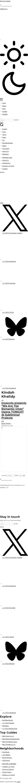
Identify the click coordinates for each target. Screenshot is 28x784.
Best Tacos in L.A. (8, 736)
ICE (3, 140)
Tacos (4, 134)
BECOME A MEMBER (9, 764)
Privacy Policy (7, 772)
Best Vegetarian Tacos (9, 742)
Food (4, 103)
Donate (4, 111)
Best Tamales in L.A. (9, 744)
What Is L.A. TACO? (8, 775)
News (4, 106)
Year (16, 475)
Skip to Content (5, 1)
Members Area (7, 157)
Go (24, 475)
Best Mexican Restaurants (10, 739)
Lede (18, 782)
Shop (4, 109)
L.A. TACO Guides (8, 723)
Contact (4, 169)
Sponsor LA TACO (8, 166)
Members (5, 154)
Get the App (6, 163)
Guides (4, 129)
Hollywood (6, 760)
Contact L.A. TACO (8, 766)
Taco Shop (5, 148)
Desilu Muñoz (6, 423)
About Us (5, 151)
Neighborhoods (7, 143)
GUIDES (5, 114)
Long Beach (6, 755)
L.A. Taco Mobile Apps (9, 728)
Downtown (5, 752)
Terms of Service (8, 769)
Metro (4, 146)
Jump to (4, 475)
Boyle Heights (7, 757)
